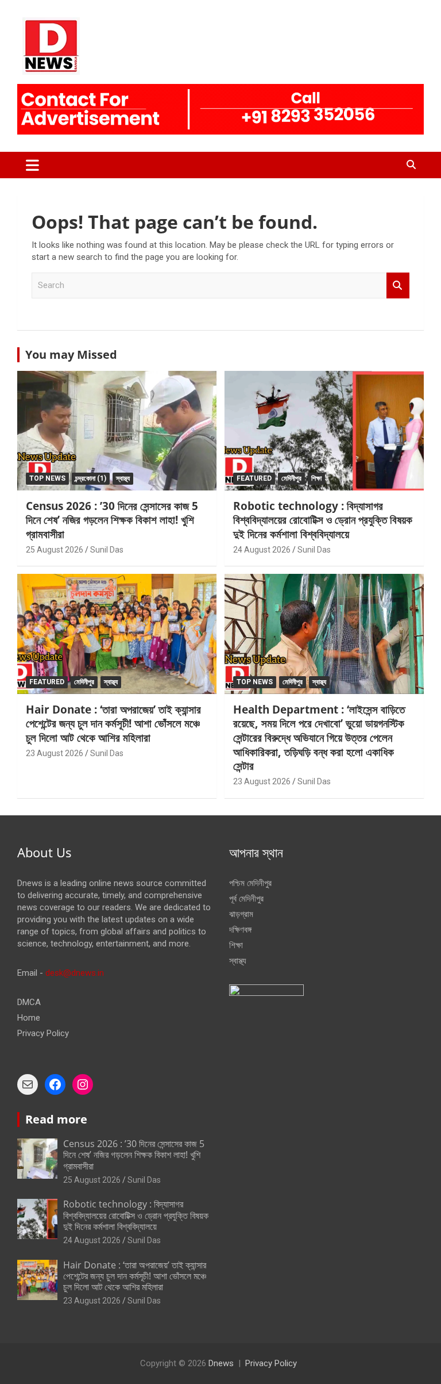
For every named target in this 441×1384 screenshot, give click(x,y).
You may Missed (71, 354)
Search (397, 285)
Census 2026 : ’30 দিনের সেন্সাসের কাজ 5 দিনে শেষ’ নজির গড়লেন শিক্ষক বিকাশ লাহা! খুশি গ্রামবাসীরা (112, 520)
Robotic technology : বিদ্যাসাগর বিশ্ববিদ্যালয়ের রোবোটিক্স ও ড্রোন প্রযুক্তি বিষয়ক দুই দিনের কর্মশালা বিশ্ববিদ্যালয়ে (322, 520)
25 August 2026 (54, 549)
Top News (47, 478)
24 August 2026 (262, 549)
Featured (254, 478)
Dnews (221, 1363)
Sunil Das (106, 549)
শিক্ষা (316, 478)
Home (28, 1018)
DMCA (29, 1002)
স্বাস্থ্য (123, 478)
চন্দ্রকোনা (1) (90, 478)
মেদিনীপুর (291, 478)
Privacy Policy (43, 1033)
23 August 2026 (54, 753)
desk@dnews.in (74, 973)
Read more (56, 1119)
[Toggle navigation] (32, 165)
